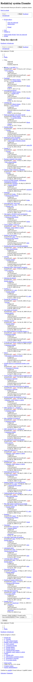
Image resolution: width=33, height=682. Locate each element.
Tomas (14, 581)
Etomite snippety (12, 185)
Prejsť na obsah (5, 10)
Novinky (8, 130)
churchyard (15, 526)
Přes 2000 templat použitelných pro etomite (15, 503)
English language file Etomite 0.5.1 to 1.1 (15, 397)
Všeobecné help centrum (11, 195)
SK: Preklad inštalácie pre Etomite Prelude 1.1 (16, 331)
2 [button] (4, 55)
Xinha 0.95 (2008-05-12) (11, 450)
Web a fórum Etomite (10, 162)
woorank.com (7, 102)
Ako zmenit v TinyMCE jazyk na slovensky (16, 214)
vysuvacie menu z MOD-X (11, 558)
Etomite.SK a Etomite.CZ (11, 299)
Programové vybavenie (12, 368)
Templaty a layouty (9, 320)
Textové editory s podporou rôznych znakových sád (18, 375)
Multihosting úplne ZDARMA (12, 137)
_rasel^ (14, 69)
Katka (14, 194)
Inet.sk (6, 352)
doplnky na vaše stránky (10, 235)
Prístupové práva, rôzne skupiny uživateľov (15, 267)
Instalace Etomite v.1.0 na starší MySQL (15, 482)
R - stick (14, 204)
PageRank (7, 78)
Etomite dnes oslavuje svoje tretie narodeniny (16, 246)
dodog (14, 215)
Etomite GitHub (8, 127)
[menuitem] (12, 22)
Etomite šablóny (9, 313)
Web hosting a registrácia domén (16, 140)
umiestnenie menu (9, 548)
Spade (14, 516)
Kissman (14, 571)
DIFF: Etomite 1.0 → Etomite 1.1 (13, 407)
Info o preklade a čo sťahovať (12, 418)
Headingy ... (7, 514)
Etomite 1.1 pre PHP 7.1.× (11, 67)
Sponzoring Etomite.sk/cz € (11, 471)
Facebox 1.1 (7, 288)
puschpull (15, 183)
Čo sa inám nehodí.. (16, 81)
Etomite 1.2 (7, 148)
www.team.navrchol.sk (10, 90)
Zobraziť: (4, 615)
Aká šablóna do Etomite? (11, 310)
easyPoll (6, 256)
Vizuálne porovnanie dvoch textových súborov (16, 386)
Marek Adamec (16, 79)
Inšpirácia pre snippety (10, 278)
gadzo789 (15, 139)
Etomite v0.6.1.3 (8, 601)
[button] (5, 57)
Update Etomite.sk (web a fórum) (13, 493)
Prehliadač (7, 192)
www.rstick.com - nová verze (12, 203)
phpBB (9, 670)
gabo (13, 237)
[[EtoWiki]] (7, 525)
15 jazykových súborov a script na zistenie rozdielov (18, 342)
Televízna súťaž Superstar (11, 590)
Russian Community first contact (12, 159)
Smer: (18, 617)
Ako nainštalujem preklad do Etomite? (14, 439)
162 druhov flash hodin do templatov (14, 537)
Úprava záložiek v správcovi (11, 224)
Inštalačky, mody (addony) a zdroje (14, 227)
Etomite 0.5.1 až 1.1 (9, 461)
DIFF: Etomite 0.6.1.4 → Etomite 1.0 (14, 429)
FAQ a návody (9, 70)
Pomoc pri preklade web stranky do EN (14, 115)
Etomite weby (15, 93)
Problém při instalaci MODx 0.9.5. (13, 580)
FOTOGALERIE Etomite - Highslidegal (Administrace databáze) (15, 181)
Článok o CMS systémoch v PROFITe (14, 169)
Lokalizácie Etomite (10, 334)
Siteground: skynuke (9, 569)
